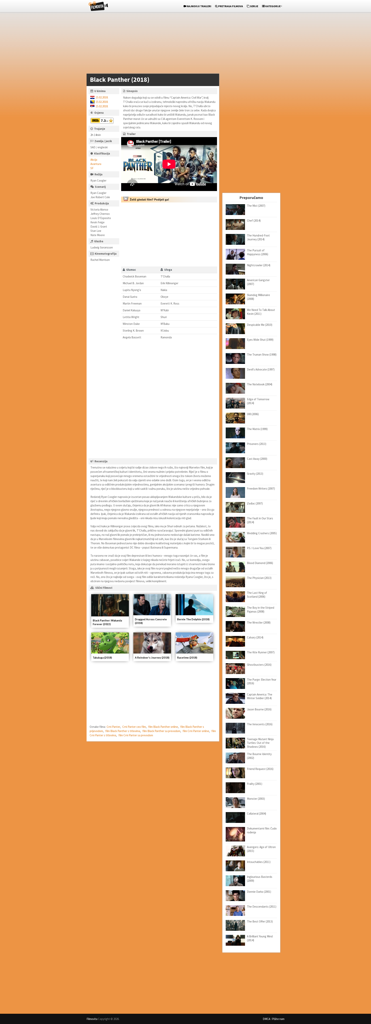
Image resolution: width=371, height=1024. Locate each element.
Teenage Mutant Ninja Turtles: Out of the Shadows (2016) (260, 742)
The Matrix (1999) (257, 429)
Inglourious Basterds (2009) (259, 878)
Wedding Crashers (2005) (262, 533)
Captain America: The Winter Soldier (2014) (259, 696)
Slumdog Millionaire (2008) (258, 297)
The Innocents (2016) (259, 724)
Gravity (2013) (255, 473)
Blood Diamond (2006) (260, 563)
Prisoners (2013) (256, 444)
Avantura (95, 164)
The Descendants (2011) (261, 906)
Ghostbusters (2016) (259, 664)
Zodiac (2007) (255, 503)
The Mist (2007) (256, 205)
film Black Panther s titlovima (122, 731)
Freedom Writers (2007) (261, 488)
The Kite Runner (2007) (261, 652)
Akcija (93, 159)
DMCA (266, 1019)
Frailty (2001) (254, 784)
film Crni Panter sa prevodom (135, 735)
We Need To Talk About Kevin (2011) (261, 312)
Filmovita (92, 1019)
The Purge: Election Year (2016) (261, 681)
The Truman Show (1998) (262, 354)
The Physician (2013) (259, 578)
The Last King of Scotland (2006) (257, 594)
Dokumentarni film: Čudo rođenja (262, 830)
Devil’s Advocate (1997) (261, 369)
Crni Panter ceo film (134, 727)
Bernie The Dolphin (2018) (193, 619)
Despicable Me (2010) (259, 325)
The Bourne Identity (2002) (259, 756)
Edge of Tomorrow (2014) (258, 401)
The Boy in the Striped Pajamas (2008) (260, 609)
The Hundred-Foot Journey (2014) (258, 237)
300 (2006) (253, 414)
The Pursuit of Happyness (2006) (257, 252)
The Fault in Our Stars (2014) (260, 520)
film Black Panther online (163, 727)
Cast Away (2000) (257, 459)
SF (92, 168)
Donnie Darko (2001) (259, 891)
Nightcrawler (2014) (258, 265)
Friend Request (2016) (260, 769)
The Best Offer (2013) (260, 921)
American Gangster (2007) (258, 282)
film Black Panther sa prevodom (161, 731)
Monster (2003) (256, 798)
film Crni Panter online (196, 731)
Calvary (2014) (255, 637)
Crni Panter (113, 727)
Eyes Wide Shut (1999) (260, 339)
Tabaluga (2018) (102, 657)
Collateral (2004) (256, 813)
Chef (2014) (254, 220)
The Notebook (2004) (259, 384)
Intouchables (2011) (259, 862)
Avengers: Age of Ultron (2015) (261, 849)
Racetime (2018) (187, 657)
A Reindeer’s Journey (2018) (152, 657)
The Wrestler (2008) (259, 622)
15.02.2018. (102, 97)
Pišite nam (278, 1019)
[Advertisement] (184, 44)
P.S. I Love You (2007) (259, 548)
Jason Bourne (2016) (259, 709)
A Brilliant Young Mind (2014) (260, 938)
